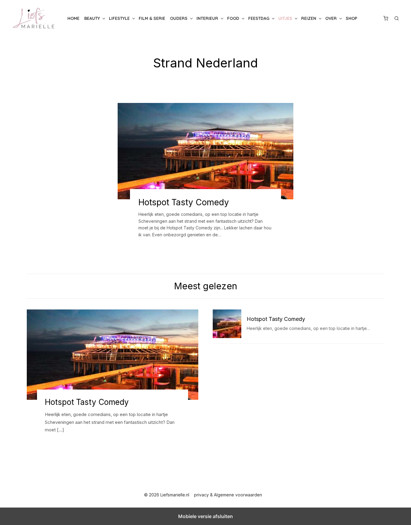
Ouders (178, 18)
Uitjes (285, 18)
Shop (351, 18)
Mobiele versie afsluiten (205, 516)
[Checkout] (385, 18)
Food (233, 18)
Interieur (207, 18)
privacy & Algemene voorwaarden (228, 494)
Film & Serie (152, 18)
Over (331, 18)
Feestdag (258, 18)
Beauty (92, 18)
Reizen (308, 18)
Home (73, 18)
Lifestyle (119, 18)
